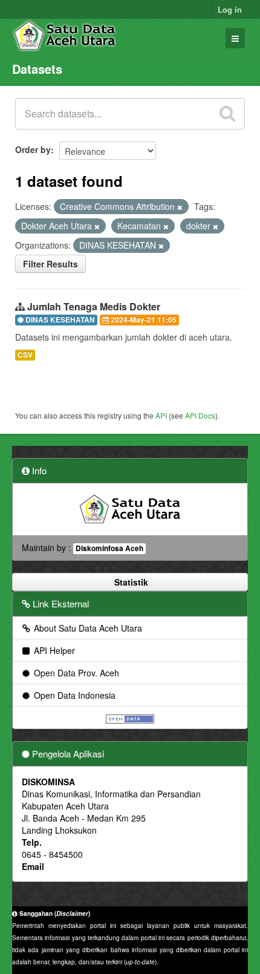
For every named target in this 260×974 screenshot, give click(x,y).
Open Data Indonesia (73, 695)
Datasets (37, 68)
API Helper (53, 650)
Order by (33, 149)
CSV (25, 355)
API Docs (200, 415)
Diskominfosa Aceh (109, 548)
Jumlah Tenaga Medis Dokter (93, 306)
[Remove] (180, 207)
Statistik (130, 582)
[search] (227, 114)
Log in (230, 9)
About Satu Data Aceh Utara (86, 628)
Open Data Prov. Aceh (75, 673)
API (161, 415)
